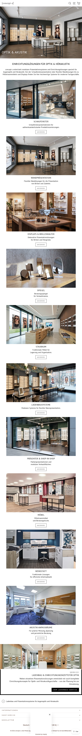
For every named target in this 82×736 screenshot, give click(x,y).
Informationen (10, 710)
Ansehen (41, 132)
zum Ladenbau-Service (65, 690)
